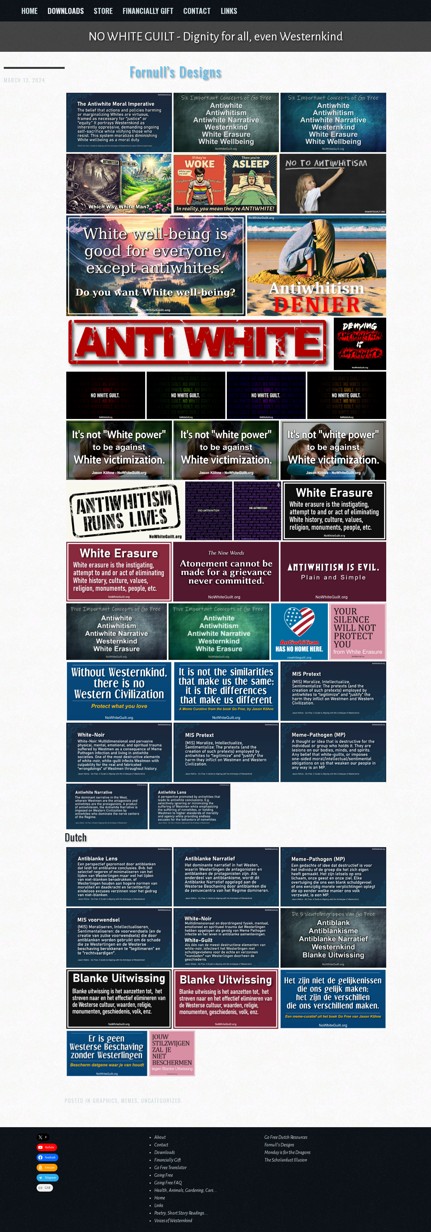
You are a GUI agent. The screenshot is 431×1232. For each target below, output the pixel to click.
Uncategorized (161, 1100)
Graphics (105, 1100)
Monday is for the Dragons (287, 1152)
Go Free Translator (170, 1167)
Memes (129, 1100)
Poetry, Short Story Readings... (181, 1213)
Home (29, 10)
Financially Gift (148, 10)
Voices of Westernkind (173, 1220)
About (160, 1137)
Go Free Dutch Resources (285, 1137)
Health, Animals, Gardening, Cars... (185, 1190)
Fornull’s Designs (279, 1144)
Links (229, 10)
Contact (197, 10)
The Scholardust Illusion (285, 1160)
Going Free (163, 1175)
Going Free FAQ (168, 1182)
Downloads (66, 10)
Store (103, 10)
